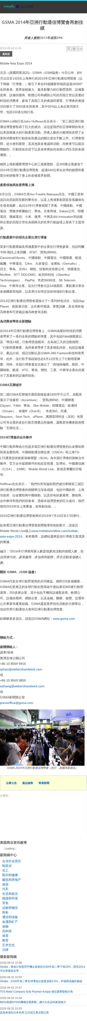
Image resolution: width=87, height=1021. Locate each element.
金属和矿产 (10, 921)
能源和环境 (10, 898)
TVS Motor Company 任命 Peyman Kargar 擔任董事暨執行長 (36, 991)
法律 (5, 949)
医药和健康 (10, 875)
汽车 (5, 889)
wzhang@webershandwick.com (22, 686)
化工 (5, 870)
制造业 (7, 865)
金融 (5, 926)
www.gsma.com (64, 618)
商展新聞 (44, 783)
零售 (5, 903)
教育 (5, 940)
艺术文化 (8, 945)
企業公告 (11, 783)
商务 (5, 912)
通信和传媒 (10, 917)
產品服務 (27, 783)
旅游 (5, 884)
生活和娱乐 (10, 893)
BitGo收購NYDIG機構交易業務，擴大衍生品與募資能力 (33, 1002)
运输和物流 (10, 907)
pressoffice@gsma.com (16, 703)
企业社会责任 (11, 861)
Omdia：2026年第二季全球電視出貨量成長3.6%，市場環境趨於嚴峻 (41, 981)
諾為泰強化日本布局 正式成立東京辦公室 (24, 1012)
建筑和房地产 (11, 879)
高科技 (6, 54)
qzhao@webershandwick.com (21, 669)
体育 (5, 935)
